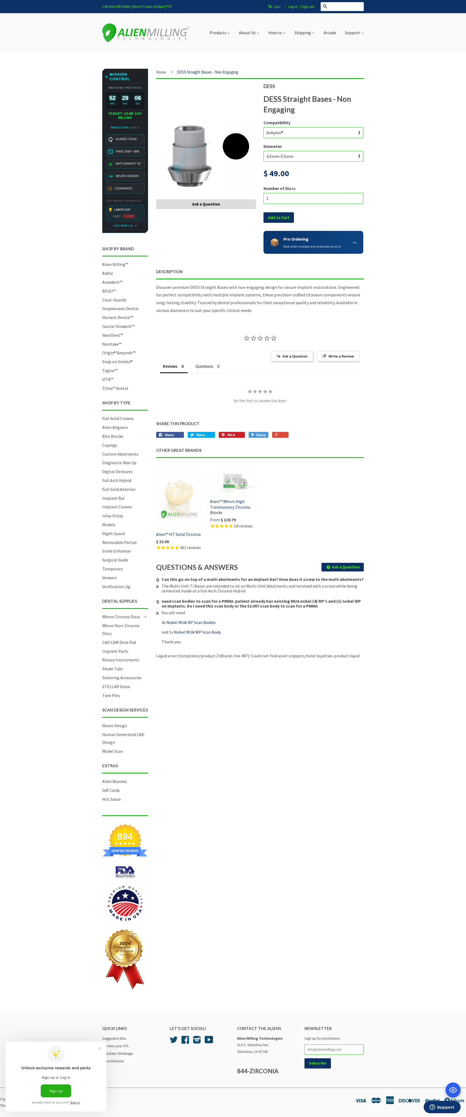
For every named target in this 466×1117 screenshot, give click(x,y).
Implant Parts (115, 651)
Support (353, 32)
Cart (276, 6)
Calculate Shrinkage (117, 1053)
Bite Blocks (112, 436)
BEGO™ (109, 291)
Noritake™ (111, 344)
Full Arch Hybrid (116, 480)
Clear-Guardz (114, 300)
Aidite (107, 273)
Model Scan (112, 751)
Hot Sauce (111, 799)
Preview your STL (115, 1046)
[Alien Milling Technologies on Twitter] (174, 1041)
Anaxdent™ (112, 282)
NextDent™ (112, 335)
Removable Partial (119, 542)
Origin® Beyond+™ (119, 352)
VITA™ (107, 379)
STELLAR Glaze (116, 686)
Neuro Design (114, 725)
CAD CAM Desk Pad (119, 642)
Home (161, 72)
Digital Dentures (117, 471)
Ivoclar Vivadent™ (118, 326)
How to (275, 32)
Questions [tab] (204, 366)
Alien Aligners (115, 427)
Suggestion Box (114, 1038)
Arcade (330, 32)
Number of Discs (279, 188)
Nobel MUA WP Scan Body (198, 632)
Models (108, 524)
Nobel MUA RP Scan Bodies (191, 622)
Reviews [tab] (170, 366)
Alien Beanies (114, 781)
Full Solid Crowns (118, 418)
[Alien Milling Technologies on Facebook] (185, 1041)
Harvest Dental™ (117, 317)
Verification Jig (116, 586)
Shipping (303, 32)
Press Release (113, 1061)
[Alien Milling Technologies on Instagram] (197, 1041)
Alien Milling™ (115, 264)
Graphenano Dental (120, 308)
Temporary (112, 568)
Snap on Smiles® (117, 361)
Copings (109, 445)
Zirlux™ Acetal (115, 388)
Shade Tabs (112, 668)
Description (169, 271)
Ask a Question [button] (294, 356)
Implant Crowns (117, 506)
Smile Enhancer (116, 551)
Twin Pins (111, 695)
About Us (247, 32)
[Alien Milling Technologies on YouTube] (209, 1041)
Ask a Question (206, 204)
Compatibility (276, 122)
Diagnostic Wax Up (119, 462)
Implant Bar (113, 498)
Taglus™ (109, 370)
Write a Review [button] (341, 356)
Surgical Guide (115, 560)
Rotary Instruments (120, 659)
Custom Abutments (120, 454)
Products (218, 32)
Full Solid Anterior (119, 489)
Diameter (272, 146)
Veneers (109, 577)
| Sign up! (307, 6)
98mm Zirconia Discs (121, 616)
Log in (293, 6)
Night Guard (113, 533)
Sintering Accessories (122, 677)
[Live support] (453, 1090)
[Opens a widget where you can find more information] (442, 1107)
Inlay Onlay (112, 515)
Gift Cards (111, 790)
